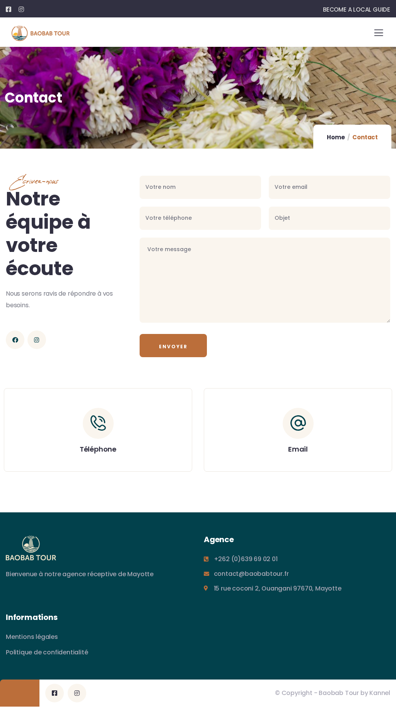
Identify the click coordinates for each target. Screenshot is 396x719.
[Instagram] (36, 339)
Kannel (379, 692)
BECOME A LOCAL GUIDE (356, 9)
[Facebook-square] (54, 693)
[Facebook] (15, 339)
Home (336, 137)
